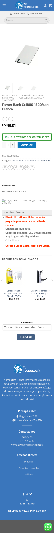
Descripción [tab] (8, 185)
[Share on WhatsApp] (5, 167)
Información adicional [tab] (14, 191)
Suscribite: (27, 322)
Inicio (5, 95)
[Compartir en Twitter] (15, 167)
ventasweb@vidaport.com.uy (27, 444)
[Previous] (7, 55)
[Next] (47, 55)
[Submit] (46, 20)
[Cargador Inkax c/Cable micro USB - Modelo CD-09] (14, 276)
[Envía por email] (21, 167)
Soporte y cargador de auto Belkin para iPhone (40, 293)
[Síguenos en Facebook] (23, 494)
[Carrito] (50, 5)
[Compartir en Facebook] (10, 167)
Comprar (27, 145)
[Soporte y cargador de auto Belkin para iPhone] (40, 276)
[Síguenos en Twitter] (30, 494)
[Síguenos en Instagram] (27, 494)
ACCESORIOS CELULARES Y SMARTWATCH (23, 99)
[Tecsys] (27, 5)
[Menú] (4, 5)
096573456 (27, 441)
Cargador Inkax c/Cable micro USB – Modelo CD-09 (14, 293)
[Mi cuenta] (45, 5)
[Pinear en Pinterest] (26, 167)
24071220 (27, 437)
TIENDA (14, 95)
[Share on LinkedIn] (32, 167)
